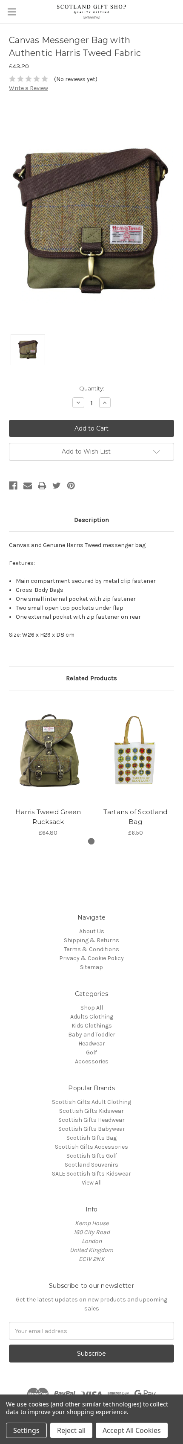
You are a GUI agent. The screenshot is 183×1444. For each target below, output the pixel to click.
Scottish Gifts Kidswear (91, 1111)
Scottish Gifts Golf (91, 1155)
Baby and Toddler (91, 1034)
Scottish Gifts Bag (91, 1137)
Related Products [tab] (91, 678)
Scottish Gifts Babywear (91, 1128)
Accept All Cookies (132, 1430)
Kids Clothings (91, 1025)
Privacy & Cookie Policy (91, 958)
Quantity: (91, 388)
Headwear (91, 1043)
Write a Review (28, 88)
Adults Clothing (91, 1016)
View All (92, 1182)
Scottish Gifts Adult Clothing (91, 1102)
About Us (91, 931)
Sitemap (91, 967)
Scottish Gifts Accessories (91, 1146)
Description (91, 520)
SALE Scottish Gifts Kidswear (91, 1173)
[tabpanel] (48, 768)
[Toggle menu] (11, 11)
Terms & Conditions (91, 949)
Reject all (71, 1430)
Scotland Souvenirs (91, 1164)
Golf (91, 1052)
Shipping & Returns (91, 940)
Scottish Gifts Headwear (91, 1120)
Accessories (92, 1061)
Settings (26, 1430)
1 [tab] (91, 841)
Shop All (91, 1007)
